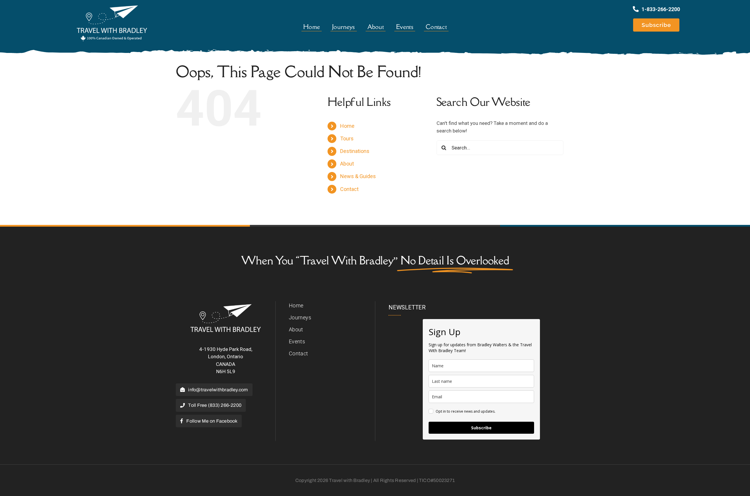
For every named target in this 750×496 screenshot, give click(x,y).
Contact (349, 189)
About (347, 164)
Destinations (354, 151)
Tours (347, 138)
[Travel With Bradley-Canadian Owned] (112, 7)
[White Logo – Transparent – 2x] (225, 306)
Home (347, 126)
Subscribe (481, 427)
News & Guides (358, 176)
